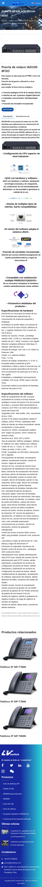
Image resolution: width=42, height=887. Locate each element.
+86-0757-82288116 (10, 859)
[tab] (22, 116)
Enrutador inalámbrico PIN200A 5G (16, 814)
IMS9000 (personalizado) (12, 794)
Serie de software (9, 809)
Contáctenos (8, 109)
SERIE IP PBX (8, 789)
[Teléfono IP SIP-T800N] (21, 719)
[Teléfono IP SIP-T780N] (21, 650)
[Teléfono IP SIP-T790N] (21, 684)
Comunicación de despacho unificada (17, 819)
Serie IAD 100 (34, 21)
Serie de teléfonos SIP (11, 784)
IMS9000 (6, 799)
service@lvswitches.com (12, 863)
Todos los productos (18, 21)
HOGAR (4, 21)
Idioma (38, 3)
